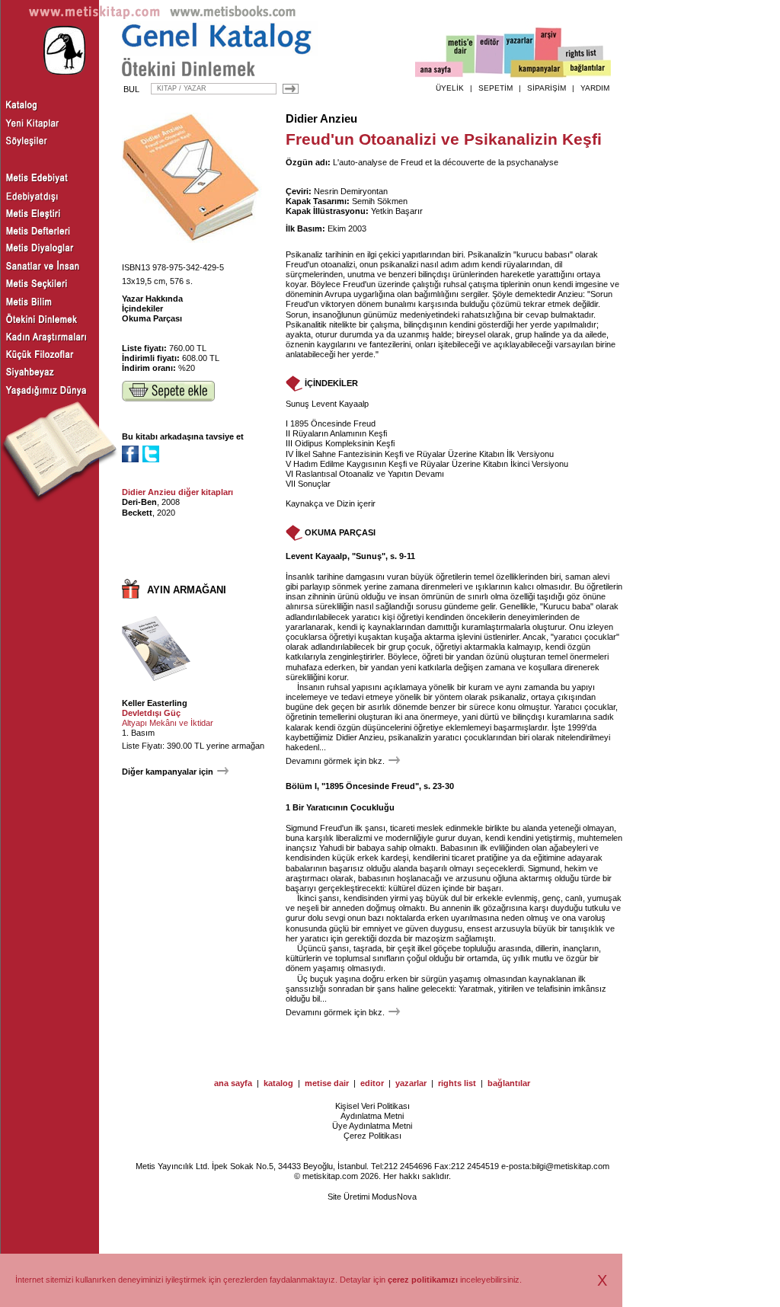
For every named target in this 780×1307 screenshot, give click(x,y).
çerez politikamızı (423, 1279)
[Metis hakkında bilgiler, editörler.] (461, 55)
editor (372, 1083)
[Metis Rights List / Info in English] (581, 54)
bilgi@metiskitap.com (570, 1166)
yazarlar (411, 1083)
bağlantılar (509, 1083)
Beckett (137, 512)
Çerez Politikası (372, 1135)
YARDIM (594, 88)
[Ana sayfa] (439, 71)
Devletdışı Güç (151, 712)
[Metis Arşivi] (548, 51)
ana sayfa (233, 1083)
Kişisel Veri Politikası (372, 1105)
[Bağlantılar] (587, 69)
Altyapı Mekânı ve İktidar (167, 722)
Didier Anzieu (321, 119)
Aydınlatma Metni (372, 1115)
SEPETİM (495, 88)
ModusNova (394, 1196)
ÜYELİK (450, 88)
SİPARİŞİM (546, 88)
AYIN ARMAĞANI (186, 590)
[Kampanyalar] (537, 69)
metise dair (327, 1083)
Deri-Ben (139, 502)
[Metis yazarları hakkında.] (519, 54)
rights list (457, 1083)
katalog (278, 1083)
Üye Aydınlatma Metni (372, 1125)
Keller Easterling (154, 703)
